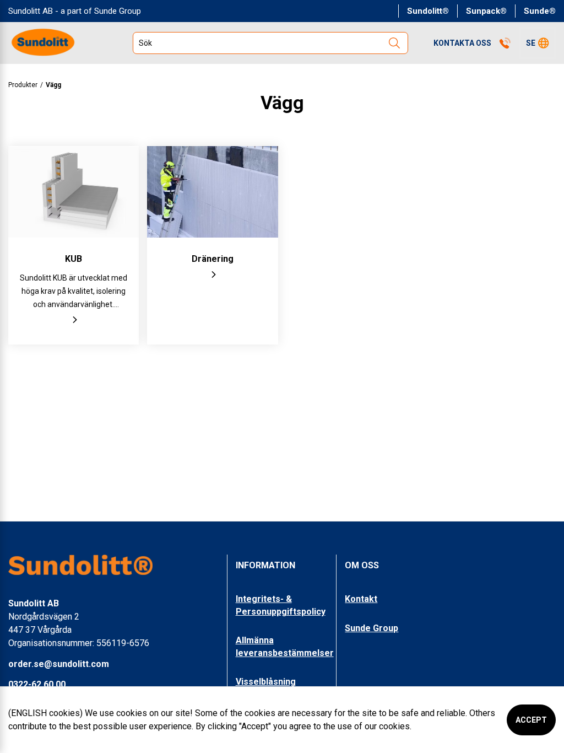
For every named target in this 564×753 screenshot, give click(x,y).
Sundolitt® (428, 11)
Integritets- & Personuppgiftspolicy (281, 605)
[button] (537, 43)
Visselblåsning (266, 681)
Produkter (22, 85)
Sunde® (540, 11)
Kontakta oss (462, 43)
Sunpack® (486, 11)
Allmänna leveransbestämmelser (285, 646)
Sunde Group (371, 628)
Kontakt (361, 599)
